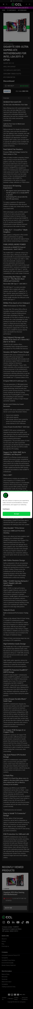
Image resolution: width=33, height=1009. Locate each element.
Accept (16, 514)
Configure (6, 509)
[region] (16, 504)
